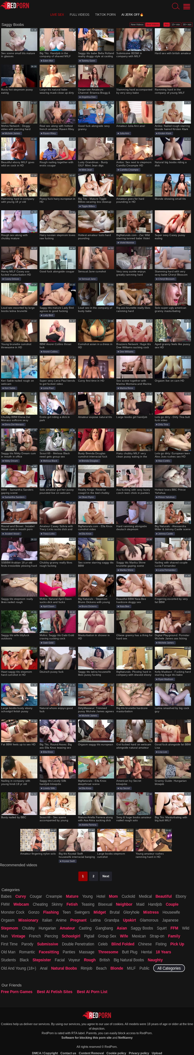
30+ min (187, 24)
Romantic (27, 952)
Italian (47, 920)
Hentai (146, 952)
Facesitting (49, 952)
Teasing (87, 904)
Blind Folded (122, 944)
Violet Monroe (127, 242)
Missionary (28, 920)
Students (8, 960)
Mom (113, 896)
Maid (140, 904)
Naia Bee (124, 606)
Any (167, 24)
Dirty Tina (163, 424)
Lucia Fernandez (167, 570)
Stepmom (9, 928)
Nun (4, 936)
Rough (90, 960)
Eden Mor (48, 60)
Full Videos (79, 14)
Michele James (12, 133)
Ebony (181, 896)
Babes (6, 896)
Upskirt (129, 920)
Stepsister (42, 960)
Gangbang (104, 928)
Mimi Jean (86, 169)
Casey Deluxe (12, 279)
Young (87, 896)
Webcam (21, 904)
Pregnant (78, 920)
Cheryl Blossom (166, 279)
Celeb (103, 944)
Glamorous (149, 920)
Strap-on (157, 936)
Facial (60, 960)
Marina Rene (126, 388)
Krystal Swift (68, 861)
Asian (122, 928)
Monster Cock (12, 912)
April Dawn (48, 606)
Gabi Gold (48, 642)
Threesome (108, 952)
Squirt (162, 928)
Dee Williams (126, 351)
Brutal (115, 912)
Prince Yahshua (166, 497)
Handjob (155, 904)
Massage (86, 952)
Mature (72, 896)
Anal (43, 968)
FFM (174, 928)
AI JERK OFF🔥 (132, 14)
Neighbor (124, 904)
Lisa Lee (162, 752)
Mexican (139, 936)
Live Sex (57, 14)
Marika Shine (126, 570)
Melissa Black (50, 461)
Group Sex (107, 936)
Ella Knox (86, 533)
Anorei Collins (50, 351)
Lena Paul (48, 388)
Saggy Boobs (142, 928)
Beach (101, 968)
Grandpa (111, 920)
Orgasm (8, 920)
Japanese (170, 920)
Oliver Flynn (87, 497)
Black (24, 960)
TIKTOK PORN (105, 14)
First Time (9, 944)
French (35, 936)
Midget (100, 912)
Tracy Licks (49, 533)
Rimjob (86, 968)
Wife (124, 936)
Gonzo (33, 912)
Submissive (47, 944)
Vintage (18, 936)
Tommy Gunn (88, 60)
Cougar (36, 896)
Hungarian (47, 928)
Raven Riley (49, 133)
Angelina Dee (88, 97)
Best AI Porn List (92, 991)
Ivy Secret (125, 788)
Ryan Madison (165, 679)
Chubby (28, 928)
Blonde (116, 968)
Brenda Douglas (89, 461)
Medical (145, 896)
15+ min (176, 24)
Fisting (161, 944)
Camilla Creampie (129, 169)
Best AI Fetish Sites (54, 991)
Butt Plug (129, 952)
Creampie (54, 896)
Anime (61, 920)
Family (174, 936)
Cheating (40, 904)
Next (105, 876)
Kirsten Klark (164, 133)
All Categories (169, 968)
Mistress (151, 912)
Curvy (20, 896)
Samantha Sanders (14, 497)
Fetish (72, 904)
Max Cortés (164, 461)
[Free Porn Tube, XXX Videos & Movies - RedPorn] (15, 5)
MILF (131, 968)
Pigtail (89, 936)
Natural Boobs (64, 968)
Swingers (82, 912)
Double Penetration (78, 944)
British (104, 960)
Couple (172, 904)
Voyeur (74, 960)
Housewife (171, 912)
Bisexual (105, 904)
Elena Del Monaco (14, 424)
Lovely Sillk (49, 788)
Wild (185, 928)
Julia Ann (124, 133)
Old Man (8, 952)
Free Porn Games (16, 991)
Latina (95, 920)
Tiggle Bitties (88, 206)
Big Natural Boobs (129, 960)
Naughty (155, 960)
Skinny (57, 904)
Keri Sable (10, 388)
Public (144, 968)
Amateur (67, 928)
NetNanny (125, 1037)
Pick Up (177, 944)
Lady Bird (48, 315)
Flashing (51, 912)
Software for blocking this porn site (86, 1037)
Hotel (100, 896)
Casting (85, 928)
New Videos (137, 24)
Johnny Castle (165, 533)
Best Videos (152, 24)
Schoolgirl (71, 936)
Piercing (51, 936)
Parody (27, 944)
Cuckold (128, 896)
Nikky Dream (11, 461)
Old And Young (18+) (18, 968)
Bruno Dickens (89, 606)
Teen (67, 912)
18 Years (163, 952)
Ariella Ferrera (88, 825)
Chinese (145, 944)
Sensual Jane (88, 279)
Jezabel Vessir (12, 533)
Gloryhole (131, 912)
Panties (69, 952)
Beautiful (164, 896)
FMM (5, 904)
